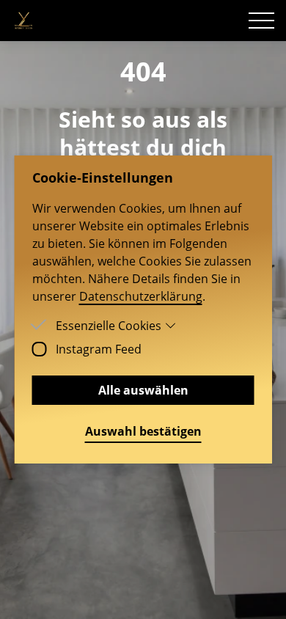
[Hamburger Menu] (261, 20)
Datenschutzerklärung (140, 296)
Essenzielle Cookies (108, 326)
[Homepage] (23, 20)
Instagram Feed (99, 349)
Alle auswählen (143, 390)
